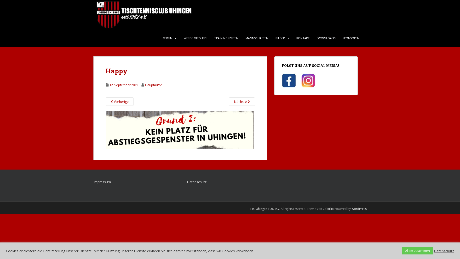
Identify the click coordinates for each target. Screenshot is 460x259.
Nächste (241, 101)
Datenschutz (197, 182)
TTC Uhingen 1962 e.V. (265, 209)
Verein (167, 38)
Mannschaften (257, 38)
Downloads (326, 38)
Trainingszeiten (226, 38)
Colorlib (328, 209)
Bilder (280, 38)
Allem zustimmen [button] (417, 250)
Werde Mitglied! (195, 38)
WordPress (359, 209)
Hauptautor (153, 85)
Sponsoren (351, 38)
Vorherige (121, 101)
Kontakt (303, 38)
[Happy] (180, 129)
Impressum (102, 182)
